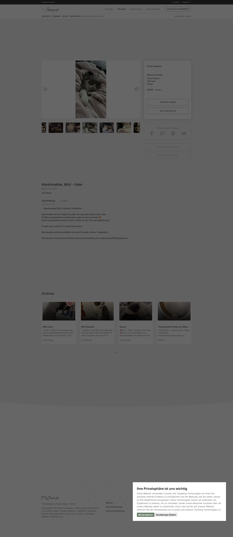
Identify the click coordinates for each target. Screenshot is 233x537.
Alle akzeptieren (145, 515)
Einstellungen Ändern (166, 515)
